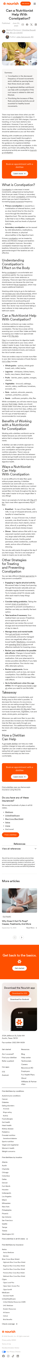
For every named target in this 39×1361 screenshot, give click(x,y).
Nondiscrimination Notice (10, 1348)
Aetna (7, 822)
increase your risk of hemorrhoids (18, 294)
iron (24, 672)
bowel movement (17, 202)
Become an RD (27, 1068)
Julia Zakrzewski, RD (24, 37)
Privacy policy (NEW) (9, 1340)
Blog (23, 1054)
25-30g (24, 709)
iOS (3, 1072)
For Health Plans (28, 1075)
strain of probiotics (19, 604)
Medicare (9, 812)
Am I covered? (8, 1054)
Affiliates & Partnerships (29, 1082)
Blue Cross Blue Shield (14, 819)
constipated (16, 117)
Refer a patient (8, 1061)
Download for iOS (19, 993)
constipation (20, 197)
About (23, 1078)
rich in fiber (6, 361)
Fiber (4, 340)
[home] (10, 3)
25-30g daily (13, 336)
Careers (24, 1064)
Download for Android (19, 999)
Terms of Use (6, 1344)
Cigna (7, 826)
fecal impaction (20, 285)
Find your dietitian (9, 1057)
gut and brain (14, 634)
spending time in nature (18, 644)
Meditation (21, 642)
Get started (25, 3)
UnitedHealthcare (12, 815)
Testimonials (26, 1061)
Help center (26, 1057)
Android (5, 1075)
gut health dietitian (11, 744)
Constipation (7, 190)
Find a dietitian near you (11, 787)
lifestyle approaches (27, 576)
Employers (25, 1071)
